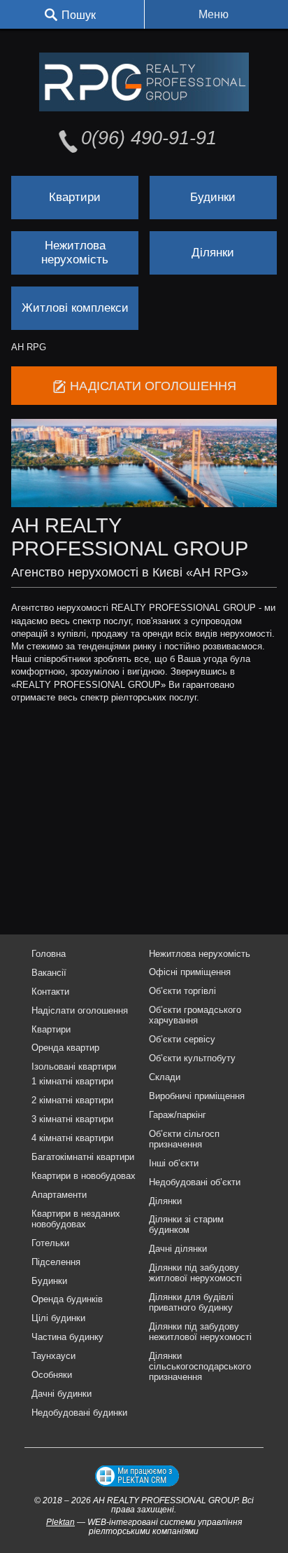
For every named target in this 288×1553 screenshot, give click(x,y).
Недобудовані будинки (79, 1412)
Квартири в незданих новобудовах (75, 1218)
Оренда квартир (65, 1047)
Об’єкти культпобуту (192, 1058)
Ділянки (213, 252)
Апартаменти (59, 1194)
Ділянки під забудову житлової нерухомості (195, 1272)
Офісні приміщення (190, 972)
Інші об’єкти (174, 1163)
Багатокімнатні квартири (82, 1157)
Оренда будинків (67, 1299)
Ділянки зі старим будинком (186, 1224)
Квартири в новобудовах (83, 1176)
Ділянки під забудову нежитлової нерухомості (200, 1331)
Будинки (213, 197)
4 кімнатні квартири (72, 1138)
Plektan (60, 1521)
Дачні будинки (61, 1393)
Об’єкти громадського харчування (195, 1015)
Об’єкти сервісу (182, 1039)
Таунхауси (53, 1356)
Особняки (51, 1374)
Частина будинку (67, 1337)
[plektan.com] (137, 1475)
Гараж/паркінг (177, 1115)
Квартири (75, 197)
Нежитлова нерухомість (74, 252)
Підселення (55, 1262)
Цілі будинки (58, 1318)
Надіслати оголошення (79, 1010)
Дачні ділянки (178, 1248)
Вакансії (48, 972)
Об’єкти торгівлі (182, 991)
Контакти (50, 991)
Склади (164, 1077)
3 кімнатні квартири (72, 1119)
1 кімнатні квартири (72, 1081)
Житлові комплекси (75, 308)
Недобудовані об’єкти (194, 1182)
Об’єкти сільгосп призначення (184, 1139)
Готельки (50, 1243)
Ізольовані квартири (73, 1066)
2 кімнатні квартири (72, 1100)
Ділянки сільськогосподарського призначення (200, 1366)
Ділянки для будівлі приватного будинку (191, 1302)
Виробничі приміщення (197, 1096)
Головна (48, 953)
